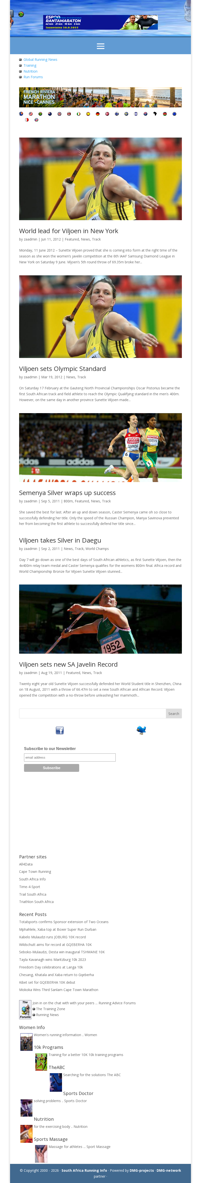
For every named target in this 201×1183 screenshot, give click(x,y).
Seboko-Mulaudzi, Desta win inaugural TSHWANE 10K (62, 952)
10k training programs (105, 1054)
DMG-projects (142, 1170)
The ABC (114, 1074)
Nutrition (31, 71)
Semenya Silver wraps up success (67, 492)
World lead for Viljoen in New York (68, 230)
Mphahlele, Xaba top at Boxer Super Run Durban (57, 929)
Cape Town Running (35, 871)
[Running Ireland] (78, 114)
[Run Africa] (155, 114)
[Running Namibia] (36, 120)
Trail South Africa (32, 894)
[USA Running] (31, 114)
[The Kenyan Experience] (165, 114)
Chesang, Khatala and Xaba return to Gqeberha (56, 974)
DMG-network (169, 1170)
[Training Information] (20, 65)
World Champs (97, 548)
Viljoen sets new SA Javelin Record (68, 664)
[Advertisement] (100, 814)
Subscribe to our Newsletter (50, 749)
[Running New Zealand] (50, 114)
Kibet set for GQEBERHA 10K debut (47, 982)
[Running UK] (59, 114)
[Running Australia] (145, 114)
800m (68, 501)
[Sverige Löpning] (126, 114)
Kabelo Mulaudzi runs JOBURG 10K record (52, 937)
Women (91, 1034)
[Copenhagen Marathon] (107, 114)
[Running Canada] (69, 114)
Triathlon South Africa (36, 901)
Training (30, 65)
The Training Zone (50, 1008)
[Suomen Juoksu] (117, 114)
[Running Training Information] (20, 77)
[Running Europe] (174, 114)
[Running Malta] (27, 120)
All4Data (26, 864)
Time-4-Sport (29, 886)
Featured (72, 239)
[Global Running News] (20, 59)
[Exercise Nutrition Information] (20, 71)
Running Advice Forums (117, 1003)
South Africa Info (32, 879)
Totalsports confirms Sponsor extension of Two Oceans (64, 921)
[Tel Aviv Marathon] (136, 114)
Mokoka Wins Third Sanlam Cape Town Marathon (58, 989)
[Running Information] (21, 114)
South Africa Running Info (84, 1170)
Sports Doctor (75, 1100)
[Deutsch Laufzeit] (98, 114)
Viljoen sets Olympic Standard (62, 368)
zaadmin (30, 239)
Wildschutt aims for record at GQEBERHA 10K (55, 944)
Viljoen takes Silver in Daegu (60, 540)
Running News (47, 1014)
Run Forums (33, 77)
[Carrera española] (88, 114)
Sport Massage (99, 1146)
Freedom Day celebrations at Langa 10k (51, 967)
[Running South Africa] (40, 114)
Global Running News (40, 59)
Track (96, 239)
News (85, 239)
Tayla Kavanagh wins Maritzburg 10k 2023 (52, 959)
